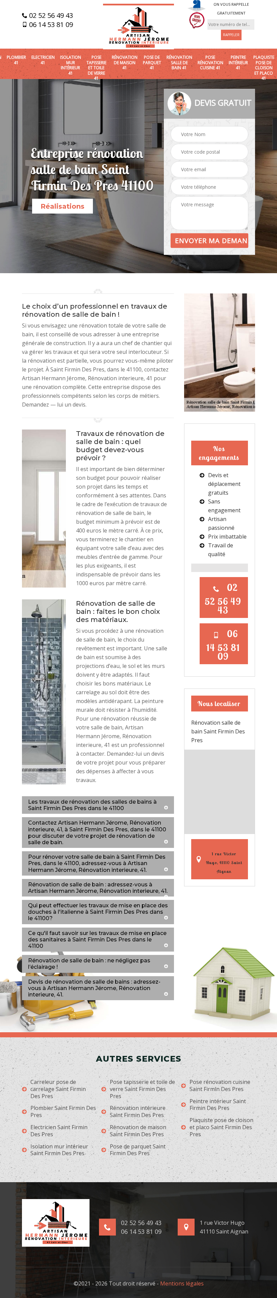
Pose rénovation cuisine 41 (210, 63)
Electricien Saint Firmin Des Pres (58, 1131)
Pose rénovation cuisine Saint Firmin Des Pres (220, 1086)
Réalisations (62, 206)
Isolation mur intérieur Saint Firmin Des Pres (59, 1150)
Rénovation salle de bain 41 (179, 63)
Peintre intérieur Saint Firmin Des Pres (218, 1105)
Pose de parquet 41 (152, 63)
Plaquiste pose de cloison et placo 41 (263, 68)
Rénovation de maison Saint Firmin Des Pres (138, 1131)
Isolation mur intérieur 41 (70, 65)
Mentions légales (182, 1283)
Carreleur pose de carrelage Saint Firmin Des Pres (58, 1089)
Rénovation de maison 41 (124, 63)
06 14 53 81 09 (50, 24)
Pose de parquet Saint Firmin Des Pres (138, 1150)
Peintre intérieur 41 (238, 63)
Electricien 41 (43, 60)
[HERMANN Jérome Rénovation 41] (138, 26)
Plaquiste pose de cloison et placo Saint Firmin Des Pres (221, 1127)
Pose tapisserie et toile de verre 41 (96, 68)
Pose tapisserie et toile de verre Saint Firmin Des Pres (142, 1089)
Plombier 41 (16, 60)
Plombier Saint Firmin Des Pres (63, 1112)
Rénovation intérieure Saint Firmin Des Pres (138, 1112)
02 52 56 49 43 (50, 15)
